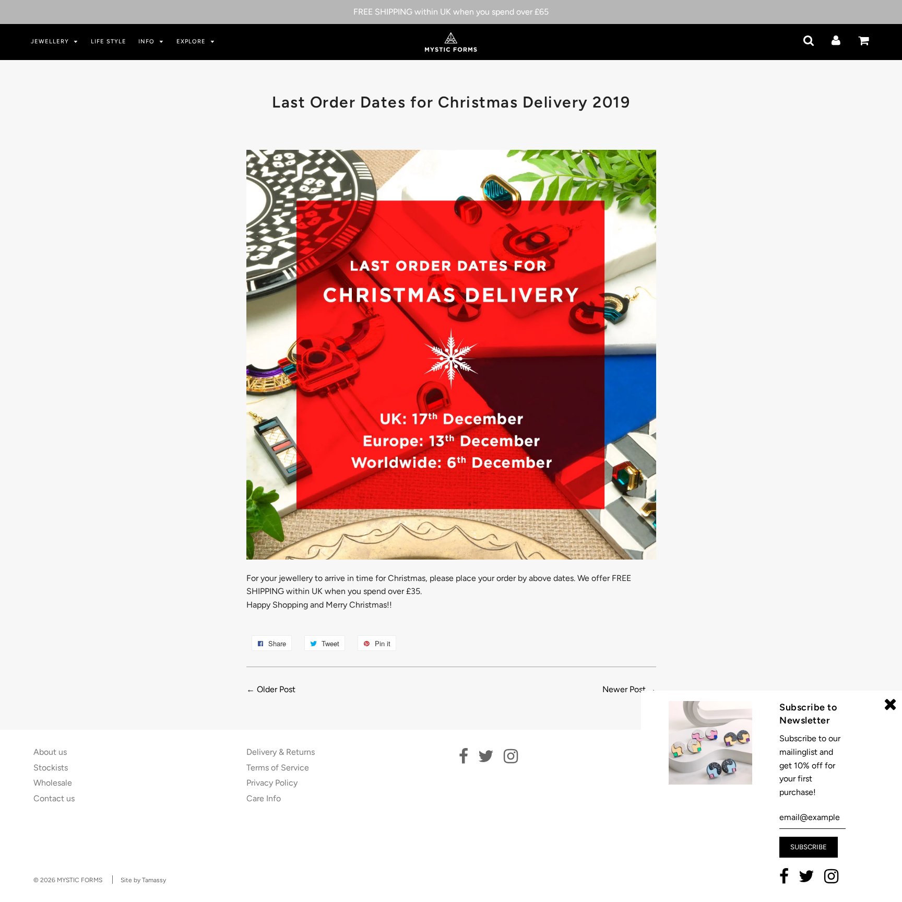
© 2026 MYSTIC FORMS (67, 880)
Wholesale (52, 783)
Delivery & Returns (280, 752)
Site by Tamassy (143, 880)
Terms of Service (277, 768)
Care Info (263, 798)
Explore (192, 41)
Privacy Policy (272, 783)
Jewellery (51, 41)
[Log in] (836, 40)
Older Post (276, 689)
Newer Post (624, 689)
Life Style (108, 41)
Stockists (50, 768)
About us (50, 752)
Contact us (54, 798)
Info (147, 41)
